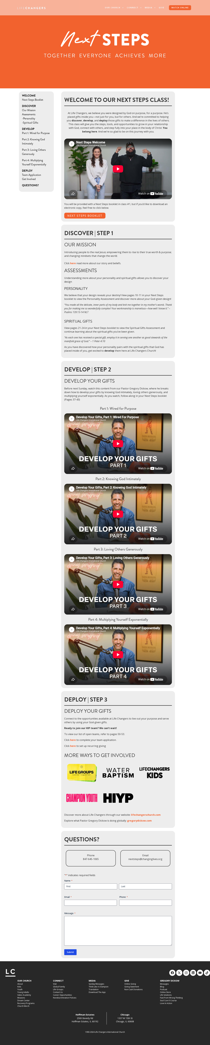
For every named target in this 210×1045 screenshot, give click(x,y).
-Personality (28, 118)
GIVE (126, 980)
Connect (132, 7)
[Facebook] (172, 973)
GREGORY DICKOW (169, 980)
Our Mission (29, 110)
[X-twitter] (179, 973)
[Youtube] (200, 973)
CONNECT (58, 980)
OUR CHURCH (24, 980)
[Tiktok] (207, 973)
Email (68, 896)
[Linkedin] (193, 973)
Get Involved (29, 179)
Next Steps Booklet (32, 100)
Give (161, 7)
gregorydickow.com (139, 820)
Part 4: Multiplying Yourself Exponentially (34, 162)
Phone (123, 896)
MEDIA (92, 980)
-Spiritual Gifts (30, 123)
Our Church (112, 7)
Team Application (31, 175)
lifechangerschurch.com (146, 814)
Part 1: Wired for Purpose (36, 133)
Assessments (28, 114)
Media (148, 7)
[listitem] (118, 263)
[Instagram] (186, 973)
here (73, 740)
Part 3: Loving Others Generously (34, 152)
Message (69, 913)
